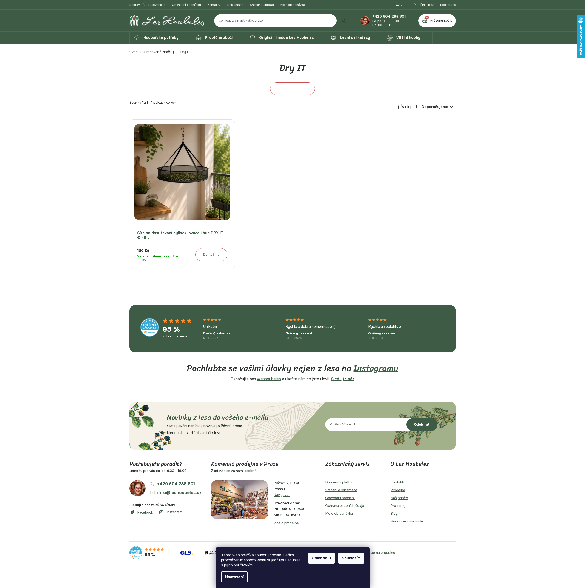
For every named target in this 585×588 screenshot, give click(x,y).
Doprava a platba (338, 482)
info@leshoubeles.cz (179, 492)
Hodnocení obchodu (407, 521)
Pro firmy (398, 506)
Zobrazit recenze (175, 336)
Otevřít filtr (292, 89)
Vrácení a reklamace (341, 490)
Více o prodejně (286, 523)
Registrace (448, 5)
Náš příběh (399, 498)
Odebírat (422, 424)
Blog (394, 513)
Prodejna (398, 490)
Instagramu (376, 368)
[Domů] (133, 52)
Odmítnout (321, 558)
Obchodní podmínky (186, 5)
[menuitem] (160, 38)
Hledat (344, 20)
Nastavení (234, 576)
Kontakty (214, 5)
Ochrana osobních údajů (344, 506)
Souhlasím (351, 558)
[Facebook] (141, 512)
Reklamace (235, 5)
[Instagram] (171, 512)
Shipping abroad (262, 5)
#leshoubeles (269, 379)
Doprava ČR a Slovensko (147, 5)
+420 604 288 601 (389, 16)
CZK (399, 5)
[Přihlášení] (423, 5)
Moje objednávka (292, 5)
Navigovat (282, 494)
